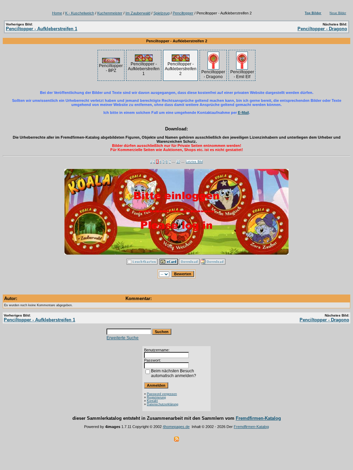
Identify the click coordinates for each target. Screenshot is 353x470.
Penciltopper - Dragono (322, 28)
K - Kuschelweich (79, 13)
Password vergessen (162, 394)
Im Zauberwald (137, 13)
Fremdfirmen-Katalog (258, 418)
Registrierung (156, 397)
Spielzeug (161, 13)
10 (178, 161)
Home (57, 13)
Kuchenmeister (109, 13)
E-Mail (243, 112)
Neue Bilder (338, 13)
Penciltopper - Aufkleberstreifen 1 (41, 28)
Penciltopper (183, 13)
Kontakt (152, 401)
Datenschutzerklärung (162, 404)
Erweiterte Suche (123, 337)
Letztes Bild (194, 161)
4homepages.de (176, 427)
